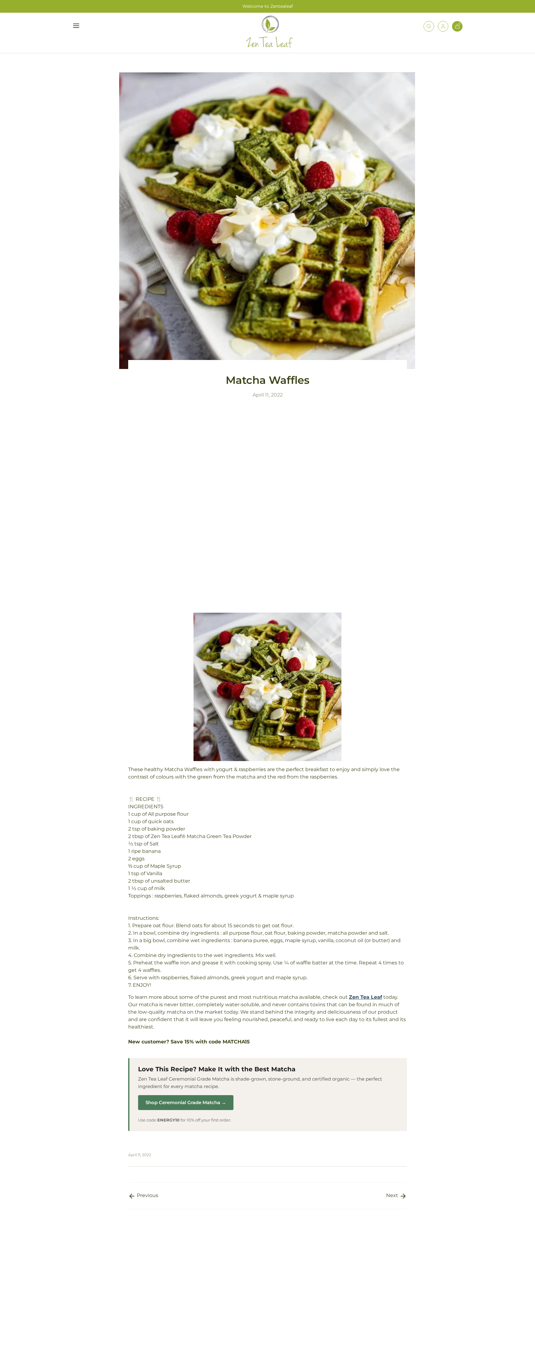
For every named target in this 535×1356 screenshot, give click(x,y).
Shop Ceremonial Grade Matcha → (186, 1102)
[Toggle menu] (93, 25)
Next (392, 1195)
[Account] (443, 27)
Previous (147, 1195)
